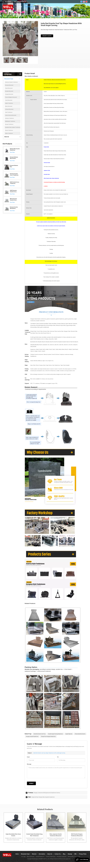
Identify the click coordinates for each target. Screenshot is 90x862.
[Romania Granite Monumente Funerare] (6, 208)
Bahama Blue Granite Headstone (15, 149)
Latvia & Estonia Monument (10, 115)
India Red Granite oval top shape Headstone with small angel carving (49, 753)
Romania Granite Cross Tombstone (14, 174)
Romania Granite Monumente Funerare (14, 208)
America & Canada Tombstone (11, 82)
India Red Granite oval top (39, 733)
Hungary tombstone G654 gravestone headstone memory (47, 792)
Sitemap (70, 854)
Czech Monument (8, 100)
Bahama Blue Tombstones (74, 856)
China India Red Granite (80, 733)
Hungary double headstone (32, 736)
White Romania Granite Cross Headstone (13, 199)
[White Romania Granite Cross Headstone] (6, 200)
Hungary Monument (20, 14)
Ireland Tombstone (9, 103)
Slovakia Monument (9, 91)
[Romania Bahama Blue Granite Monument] (6, 158)
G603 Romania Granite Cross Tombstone (13, 191)
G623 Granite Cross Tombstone (14, 183)
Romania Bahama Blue (14, 166)
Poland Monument (9, 88)
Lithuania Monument (9, 109)
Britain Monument (8, 106)
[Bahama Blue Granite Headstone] (6, 150)
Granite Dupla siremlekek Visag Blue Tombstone (13, 834)
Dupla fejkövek (69, 733)
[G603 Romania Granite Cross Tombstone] (6, 192)
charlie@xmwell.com (21, 1)
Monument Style (31, 6)
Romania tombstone (61, 856)
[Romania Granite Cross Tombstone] (6, 175)
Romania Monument (9, 85)
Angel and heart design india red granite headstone (43, 797)
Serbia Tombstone (9, 133)
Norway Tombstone (9, 124)
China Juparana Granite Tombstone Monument (34, 834)
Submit (31, 783)
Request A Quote (47, 35)
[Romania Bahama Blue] (6, 167)
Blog (64, 854)
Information (55, 6)
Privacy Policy (82, 854)
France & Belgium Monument (11, 97)
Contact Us (76, 6)
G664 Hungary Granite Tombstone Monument (77, 834)
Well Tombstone (30, 856)
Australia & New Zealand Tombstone (12, 127)
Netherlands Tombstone (10, 121)
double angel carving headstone (55, 733)
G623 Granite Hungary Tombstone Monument (55, 834)
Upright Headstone (40, 856)
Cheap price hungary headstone (48, 736)
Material (44, 6)
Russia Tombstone (9, 130)
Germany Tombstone (9, 118)
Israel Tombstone (8, 112)
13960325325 (8, 1)
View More (12, 152)
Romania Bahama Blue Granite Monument (14, 158)
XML (75, 854)
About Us (66, 6)
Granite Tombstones (50, 856)
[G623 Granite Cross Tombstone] (6, 183)
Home (20, 6)
